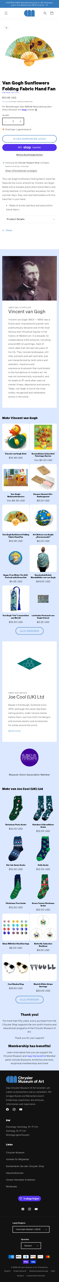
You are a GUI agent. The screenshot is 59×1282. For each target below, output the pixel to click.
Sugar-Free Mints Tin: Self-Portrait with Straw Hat (15, 576)
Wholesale (11, 1186)
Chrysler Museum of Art (27, 1267)
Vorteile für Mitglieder (17, 1159)
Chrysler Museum (15, 1152)
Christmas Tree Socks (16, 903)
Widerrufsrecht (20, 1271)
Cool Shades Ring (16, 984)
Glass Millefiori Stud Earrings (15, 944)
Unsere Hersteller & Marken (20, 1179)
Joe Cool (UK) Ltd (10, 93)
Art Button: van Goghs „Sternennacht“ (43, 535)
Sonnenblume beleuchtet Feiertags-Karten (43, 455)
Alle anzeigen (29, 630)
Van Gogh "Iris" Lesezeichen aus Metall (16, 616)
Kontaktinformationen (36, 1276)
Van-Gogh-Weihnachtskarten (16, 495)
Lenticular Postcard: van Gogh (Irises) (43, 616)
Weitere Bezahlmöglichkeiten (29, 155)
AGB (53, 1271)
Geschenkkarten (14, 1173)
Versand (5, 102)
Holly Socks (43, 865)
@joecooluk (14, 730)
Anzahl (5, 115)
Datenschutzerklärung (38, 1271)
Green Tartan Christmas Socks (43, 904)
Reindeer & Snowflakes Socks (43, 825)
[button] (6, 13)
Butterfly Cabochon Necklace (43, 945)
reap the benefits (36, 1055)
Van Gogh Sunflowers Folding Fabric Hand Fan (15, 535)
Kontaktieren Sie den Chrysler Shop (25, 1166)
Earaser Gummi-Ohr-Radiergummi (43, 495)
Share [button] (9, 230)
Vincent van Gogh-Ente (16, 454)
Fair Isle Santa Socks (15, 865)
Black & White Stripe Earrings (43, 985)
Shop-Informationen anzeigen (21, 170)
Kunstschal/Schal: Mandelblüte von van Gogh (43, 576)
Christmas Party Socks (15, 824)
